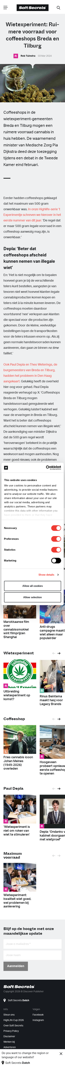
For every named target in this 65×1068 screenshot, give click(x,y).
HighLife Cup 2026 (13, 1020)
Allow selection (32, 597)
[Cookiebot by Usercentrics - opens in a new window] (46, 467)
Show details (46, 574)
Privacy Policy (11, 1031)
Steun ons (9, 1015)
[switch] (56, 539)
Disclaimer (9, 1036)
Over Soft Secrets (13, 1025)
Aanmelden (15, 966)
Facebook (38, 1015)
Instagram (38, 1020)
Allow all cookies (32, 585)
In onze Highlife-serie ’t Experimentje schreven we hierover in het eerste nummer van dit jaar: (32, 215)
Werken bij (9, 1042)
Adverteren (9, 1047)
